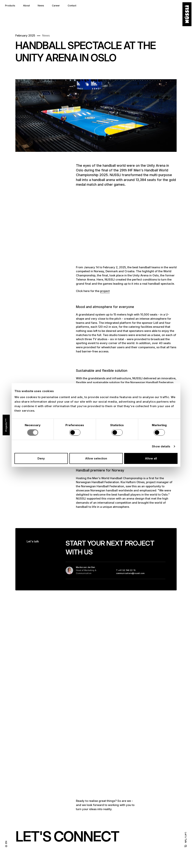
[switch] (75, 433)
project (105, 291)
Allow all (151, 458)
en (6, 842)
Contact (72, 5)
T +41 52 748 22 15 (126, 570)
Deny (41, 458)
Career (56, 5)
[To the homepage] (186, 14)
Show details (161, 446)
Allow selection (96, 458)
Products (10, 5)
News (41, 5)
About (26, 5)
